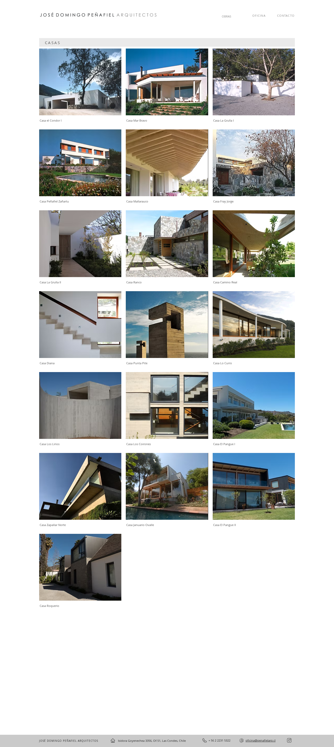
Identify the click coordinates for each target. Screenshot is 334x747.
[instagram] (289, 740)
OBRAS (226, 16)
